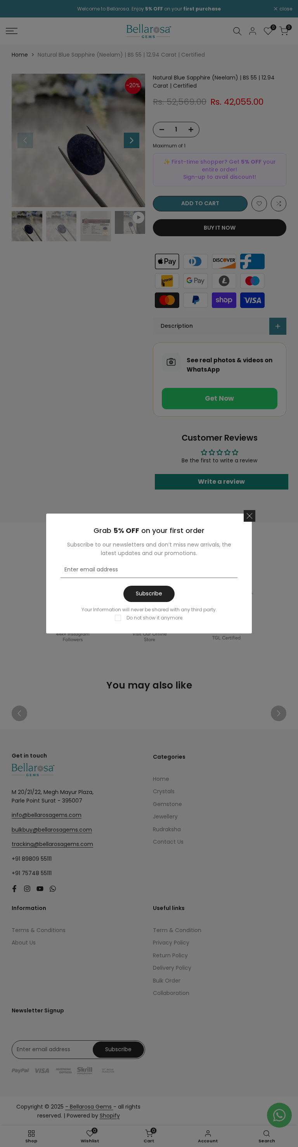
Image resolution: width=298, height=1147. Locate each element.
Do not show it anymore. (155, 617)
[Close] (249, 516)
